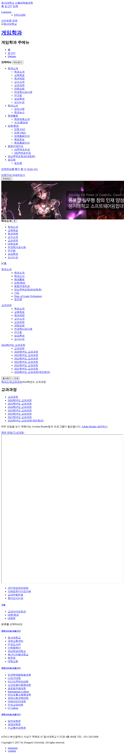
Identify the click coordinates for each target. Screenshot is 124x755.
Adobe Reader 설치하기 (95, 426)
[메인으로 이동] (3, 263)
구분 (3, 605)
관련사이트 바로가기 (11, 631)
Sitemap (12, 56)
